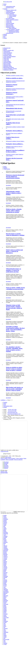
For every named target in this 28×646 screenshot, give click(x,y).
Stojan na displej (4, 458)
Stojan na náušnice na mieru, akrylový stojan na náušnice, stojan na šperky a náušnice (14, 369)
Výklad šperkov (9, 11)
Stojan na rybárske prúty (11, 10)
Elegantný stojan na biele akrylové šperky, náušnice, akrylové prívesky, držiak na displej (14, 307)
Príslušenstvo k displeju (14, 30)
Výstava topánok (12, 16)
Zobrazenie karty (9, 33)
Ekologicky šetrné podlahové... (14, 130)
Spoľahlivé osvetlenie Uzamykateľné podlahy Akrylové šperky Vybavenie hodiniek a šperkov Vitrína (15, 329)
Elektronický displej (10, 27)
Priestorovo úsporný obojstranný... (11, 85)
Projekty (5, 35)
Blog (4, 36)
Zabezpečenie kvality (10, 6)
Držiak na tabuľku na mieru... (14, 78)
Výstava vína (9, 22)
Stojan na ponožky (10, 459)
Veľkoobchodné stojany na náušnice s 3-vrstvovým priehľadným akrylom (13, 270)
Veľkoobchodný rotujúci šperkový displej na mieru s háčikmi (13, 193)
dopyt (7, 185)
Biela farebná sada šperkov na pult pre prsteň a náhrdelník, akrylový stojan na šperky (14, 389)
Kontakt (5, 38)
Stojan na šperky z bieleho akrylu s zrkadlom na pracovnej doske (15, 288)
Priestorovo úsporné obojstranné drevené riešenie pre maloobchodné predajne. (15, 176)
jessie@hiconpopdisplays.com (14, 413)
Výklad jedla (8, 21)
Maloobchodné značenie (14, 31)
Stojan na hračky (9, 24)
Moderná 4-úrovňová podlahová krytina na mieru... (15, 151)
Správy (4, 403)
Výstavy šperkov (19, 458)
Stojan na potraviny (18, 459)
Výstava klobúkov (13, 14)
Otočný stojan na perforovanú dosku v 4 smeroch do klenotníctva (14, 251)
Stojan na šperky (11, 458)
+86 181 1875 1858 (12, 409)
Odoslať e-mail (4, 471)
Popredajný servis (10, 7)
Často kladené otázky (7, 406)
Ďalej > (4, 400)
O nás (4, 5)
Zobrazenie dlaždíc (10, 23)
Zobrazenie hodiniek (10, 12)
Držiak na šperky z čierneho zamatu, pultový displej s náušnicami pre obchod (14, 210)
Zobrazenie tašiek (10, 25)
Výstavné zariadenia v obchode (12, 29)
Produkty (5, 8)
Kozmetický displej (10, 18)
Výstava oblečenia (10, 13)
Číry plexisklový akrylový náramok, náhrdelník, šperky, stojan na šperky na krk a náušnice (14, 349)
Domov (5, 4)
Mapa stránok (8, 457)
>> (6, 400)
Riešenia (5, 34)
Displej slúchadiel (12, 28)
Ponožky (11, 17)
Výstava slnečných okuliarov (12, 19)
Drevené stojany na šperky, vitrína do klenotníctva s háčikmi (15, 234)
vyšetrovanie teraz (4, 451)
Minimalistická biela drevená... (14, 108)
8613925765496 (4, 472)
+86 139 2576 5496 (12, 411)
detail (9, 185)
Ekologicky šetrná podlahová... (14, 144)
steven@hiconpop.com (12, 412)
